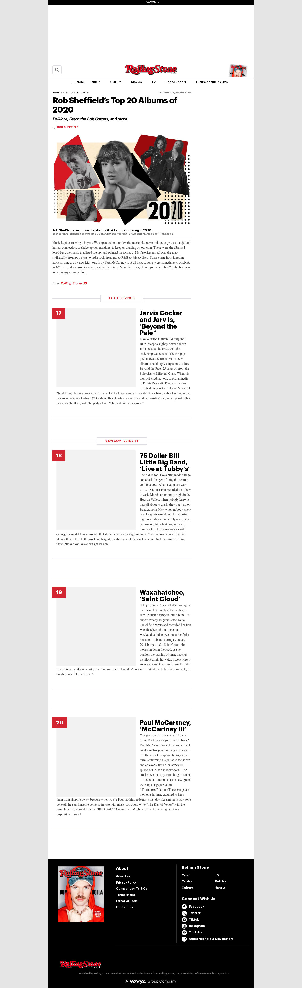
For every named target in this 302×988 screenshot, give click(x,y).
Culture (115, 82)
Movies (136, 82)
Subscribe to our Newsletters (211, 938)
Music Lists (81, 93)
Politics (220, 881)
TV (154, 82)
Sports (220, 887)
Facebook (196, 906)
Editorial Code (127, 901)
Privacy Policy (126, 882)
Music (96, 82)
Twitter (195, 912)
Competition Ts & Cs (131, 888)
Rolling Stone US (73, 283)
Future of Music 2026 (212, 82)
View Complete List (121, 440)
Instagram (197, 925)
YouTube (195, 932)
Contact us (124, 907)
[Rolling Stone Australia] (151, 73)
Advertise (123, 876)
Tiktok (194, 919)
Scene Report (176, 82)
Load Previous (122, 298)
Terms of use (126, 894)
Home (56, 93)
